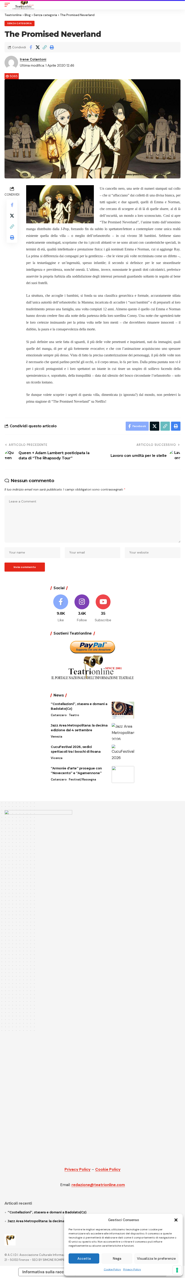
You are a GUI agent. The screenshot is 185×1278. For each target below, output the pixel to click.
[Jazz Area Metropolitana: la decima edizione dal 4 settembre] (123, 731)
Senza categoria (19, 23)
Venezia (56, 736)
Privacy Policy (132, 1269)
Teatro (74, 715)
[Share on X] (38, 47)
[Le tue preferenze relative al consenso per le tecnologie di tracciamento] (177, 1270)
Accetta (84, 1258)
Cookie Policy (112, 1269)
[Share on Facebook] (31, 47)
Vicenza (56, 758)
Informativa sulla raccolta (46, 1272)
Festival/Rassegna (82, 779)
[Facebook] (61, 608)
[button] (176, 1220)
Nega (117, 1258)
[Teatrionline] (23, 4)
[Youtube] (103, 608)
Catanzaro (59, 715)
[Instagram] (82, 608)
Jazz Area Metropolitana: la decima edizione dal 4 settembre (57, 1221)
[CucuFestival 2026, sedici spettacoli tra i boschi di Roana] (123, 753)
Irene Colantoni (33, 59)
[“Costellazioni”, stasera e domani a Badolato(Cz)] (123, 710)
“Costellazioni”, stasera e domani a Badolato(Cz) (47, 1212)
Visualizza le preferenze (156, 1258)
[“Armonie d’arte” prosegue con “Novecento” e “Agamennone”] (123, 774)
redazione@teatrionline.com (98, 1184)
